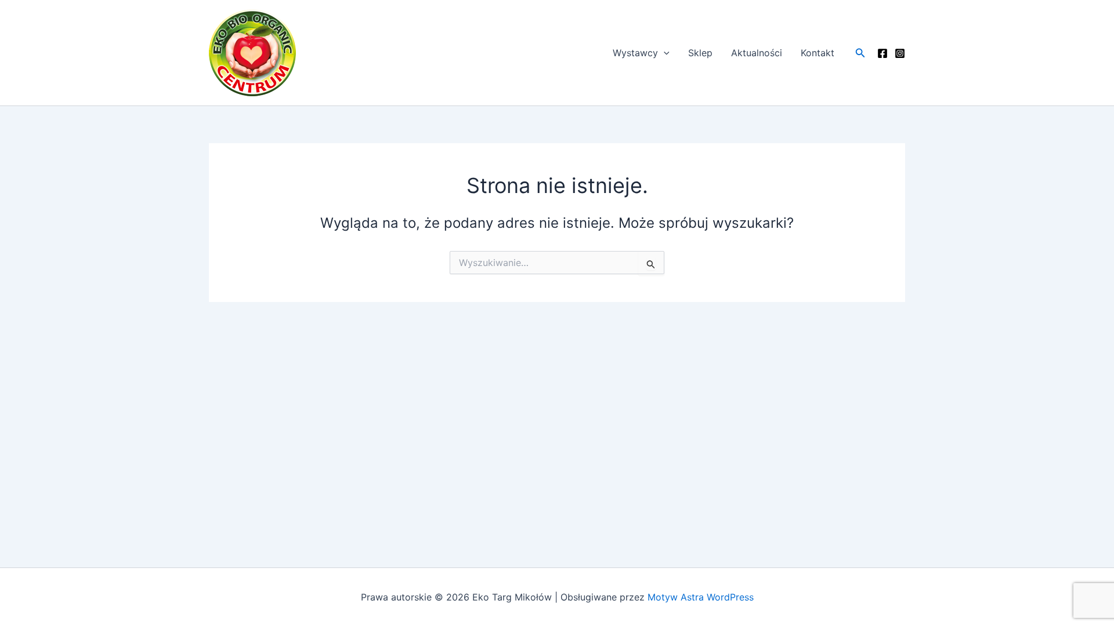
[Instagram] (900, 53)
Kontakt (817, 53)
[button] (664, 53)
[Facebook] (882, 53)
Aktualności (756, 53)
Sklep (700, 53)
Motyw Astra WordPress (701, 597)
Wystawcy (635, 53)
